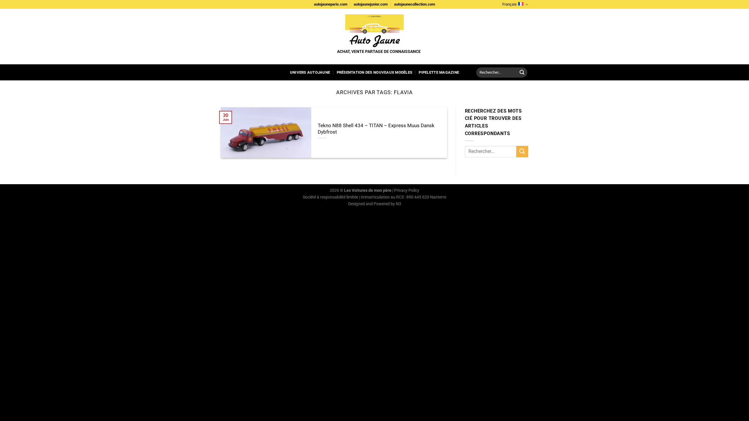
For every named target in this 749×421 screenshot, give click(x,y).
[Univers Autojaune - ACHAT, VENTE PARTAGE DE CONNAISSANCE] (374, 31)
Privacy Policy (406, 190)
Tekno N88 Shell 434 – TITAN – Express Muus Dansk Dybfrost (376, 129)
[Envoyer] (522, 72)
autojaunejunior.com (371, 4)
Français (509, 4)
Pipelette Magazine (439, 72)
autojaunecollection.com (414, 4)
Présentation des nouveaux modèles (374, 72)
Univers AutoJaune (310, 72)
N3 (398, 203)
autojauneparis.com (330, 4)
